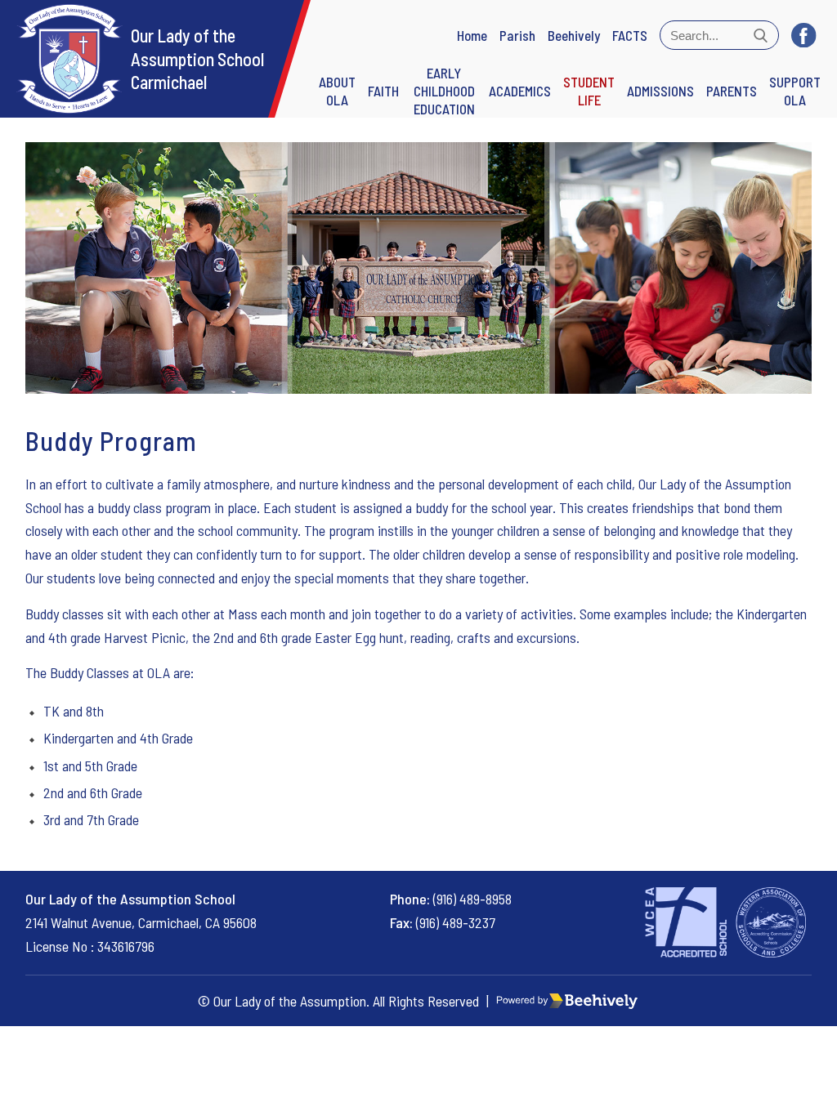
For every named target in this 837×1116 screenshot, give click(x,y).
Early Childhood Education (444, 91)
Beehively (574, 35)
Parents (731, 91)
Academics (520, 91)
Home (472, 35)
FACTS (629, 35)
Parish (517, 35)
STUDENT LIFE (589, 91)
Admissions (660, 91)
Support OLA (795, 91)
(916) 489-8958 (472, 899)
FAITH (383, 91)
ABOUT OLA (337, 91)
